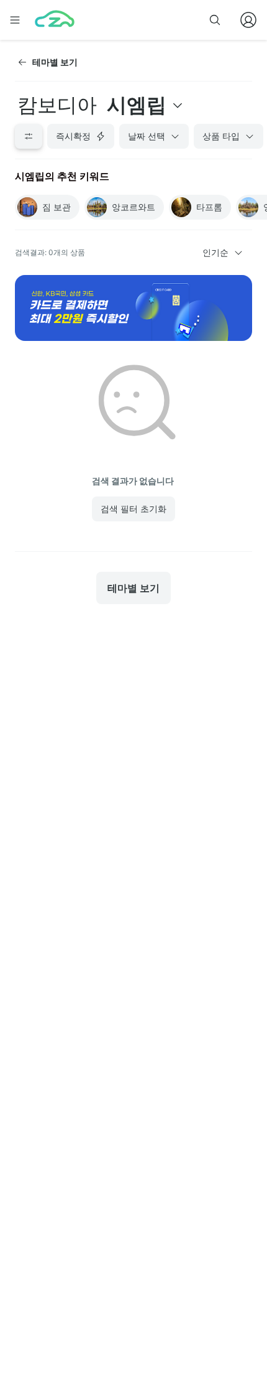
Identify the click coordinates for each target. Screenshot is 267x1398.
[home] (55, 19)
